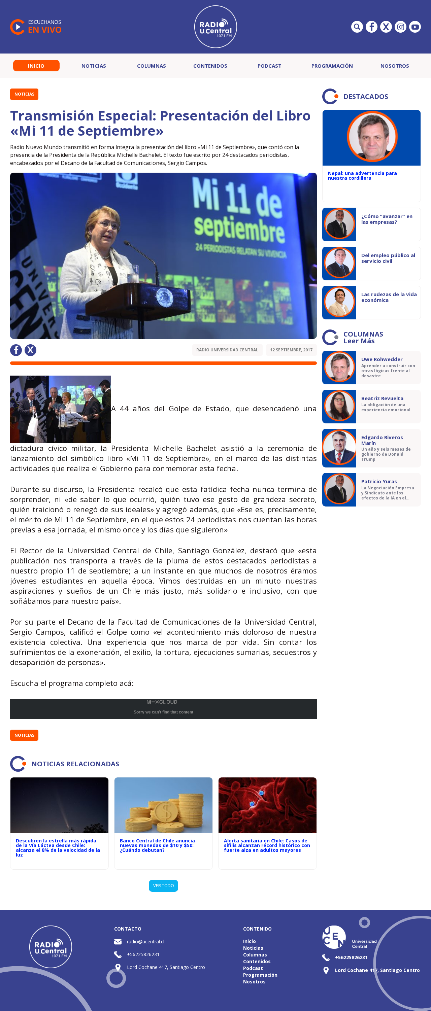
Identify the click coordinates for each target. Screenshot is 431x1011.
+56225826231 (143, 954)
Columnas (151, 65)
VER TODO (163, 885)
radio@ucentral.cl (145, 941)
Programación (332, 65)
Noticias (93, 65)
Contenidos (210, 65)
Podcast (269, 65)
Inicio (36, 65)
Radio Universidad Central (227, 350)
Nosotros (394, 65)
